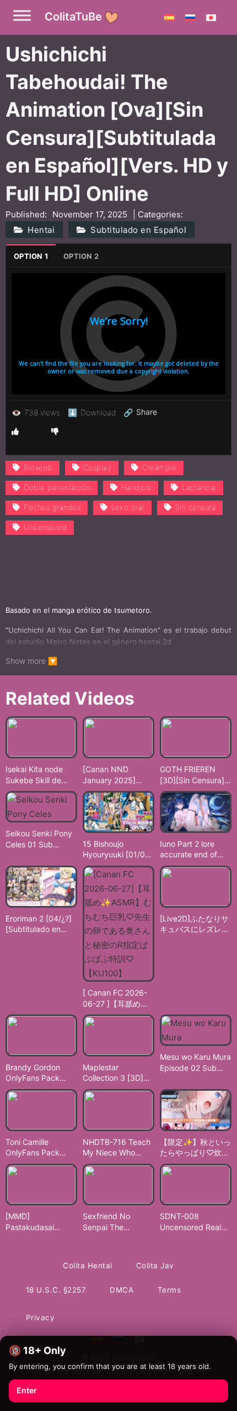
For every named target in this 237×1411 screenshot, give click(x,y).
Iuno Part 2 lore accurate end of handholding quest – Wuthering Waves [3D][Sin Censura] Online (194, 849)
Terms (169, 1289)
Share (140, 412)
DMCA (121, 1289)
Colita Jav (155, 1265)
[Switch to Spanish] (169, 17)
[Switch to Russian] (190, 17)
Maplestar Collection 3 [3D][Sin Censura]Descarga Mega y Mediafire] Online (116, 1073)
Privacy (40, 1317)
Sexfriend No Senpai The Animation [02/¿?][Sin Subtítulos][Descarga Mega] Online (114, 1221)
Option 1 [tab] (31, 256)
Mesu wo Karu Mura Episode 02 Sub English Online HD (195, 1062)
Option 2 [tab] (81, 256)
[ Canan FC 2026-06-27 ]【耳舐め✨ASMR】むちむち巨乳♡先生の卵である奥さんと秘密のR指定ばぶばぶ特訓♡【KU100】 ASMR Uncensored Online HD (117, 998)
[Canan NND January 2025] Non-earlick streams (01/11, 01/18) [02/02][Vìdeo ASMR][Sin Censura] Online (114, 774)
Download (92, 412)
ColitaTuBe (73, 16)
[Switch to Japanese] (211, 17)
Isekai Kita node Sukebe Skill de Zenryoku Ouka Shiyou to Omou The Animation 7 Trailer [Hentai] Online (34, 774)
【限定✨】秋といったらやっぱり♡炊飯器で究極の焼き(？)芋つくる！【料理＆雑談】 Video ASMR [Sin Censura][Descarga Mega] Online (195, 1147)
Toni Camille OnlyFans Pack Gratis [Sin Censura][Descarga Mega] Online (41, 1147)
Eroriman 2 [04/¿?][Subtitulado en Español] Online (39, 924)
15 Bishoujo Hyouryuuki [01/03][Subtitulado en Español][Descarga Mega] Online (118, 849)
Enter (27, 1390)
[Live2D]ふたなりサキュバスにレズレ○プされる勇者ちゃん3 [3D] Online (194, 924)
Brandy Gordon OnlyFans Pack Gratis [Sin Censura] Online (41, 1073)
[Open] (22, 15)
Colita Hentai (87, 1265)
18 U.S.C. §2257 (56, 1289)
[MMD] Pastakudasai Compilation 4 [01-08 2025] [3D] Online (39, 1221)
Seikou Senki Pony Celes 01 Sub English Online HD (39, 839)
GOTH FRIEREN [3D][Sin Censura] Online (192, 774)
